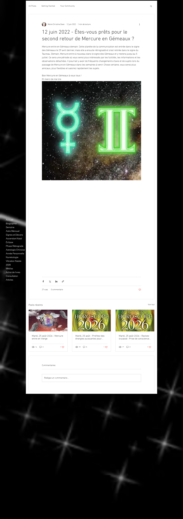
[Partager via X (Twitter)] (49, 281)
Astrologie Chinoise (15, 249)
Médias (9, 268)
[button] (151, 6)
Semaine (10, 227)
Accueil (9, 219)
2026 (8, 264)
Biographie (11, 223)
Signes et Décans (14, 234)
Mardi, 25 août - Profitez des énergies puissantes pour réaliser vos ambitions (89, 337)
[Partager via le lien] (63, 281)
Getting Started (48, 6)
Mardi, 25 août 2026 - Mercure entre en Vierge (47, 337)
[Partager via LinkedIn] (56, 281)
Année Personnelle (15, 253)
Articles (9, 279)
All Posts (32, 6)
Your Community (67, 6)
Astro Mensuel (13, 231)
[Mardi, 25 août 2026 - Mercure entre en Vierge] (48, 320)
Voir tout (151, 305)
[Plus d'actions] (139, 24)
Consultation (12, 276)
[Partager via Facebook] (43, 281)
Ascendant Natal (14, 238)
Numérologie (12, 257)
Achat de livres (13, 272)
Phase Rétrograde (14, 246)
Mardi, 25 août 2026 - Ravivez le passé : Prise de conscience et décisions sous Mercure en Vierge (134, 337)
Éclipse (9, 242)
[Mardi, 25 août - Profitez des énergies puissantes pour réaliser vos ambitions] (91, 320)
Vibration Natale (13, 261)
